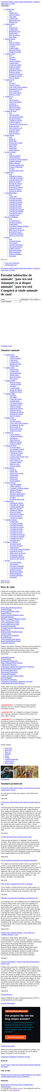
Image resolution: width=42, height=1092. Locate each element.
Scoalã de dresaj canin (16, 170)
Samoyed (4, 657)
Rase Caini (8, 748)
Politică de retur (30, 1075)
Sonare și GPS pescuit (16, 235)
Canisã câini (13, 196)
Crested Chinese (6, 676)
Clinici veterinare (14, 157)
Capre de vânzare (14, 122)
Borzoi (3, 637)
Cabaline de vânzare (15, 120)
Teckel (3, 659)
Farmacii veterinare (15, 161)
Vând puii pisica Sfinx (24, 837)
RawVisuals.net (14, 1090)
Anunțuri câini (9, 9)
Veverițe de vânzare (15, 191)
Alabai (3, 633)
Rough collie (5, 624)
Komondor (4, 679)
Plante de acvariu (14, 94)
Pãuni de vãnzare (14, 72)
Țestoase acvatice (14, 44)
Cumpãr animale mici (16, 180)
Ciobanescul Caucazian (8, 681)
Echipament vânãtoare (16, 234)
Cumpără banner (27, 1085)
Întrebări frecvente (7, 1075)
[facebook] (20, 1057)
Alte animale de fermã (16, 117)
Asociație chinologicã (16, 245)
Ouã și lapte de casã (15, 128)
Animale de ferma (10, 111)
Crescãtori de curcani (16, 202)
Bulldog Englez (6, 632)
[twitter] (27, 1057)
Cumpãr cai (12, 104)
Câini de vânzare (14, 15)
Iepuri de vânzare (14, 185)
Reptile (7, 757)
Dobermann (4, 672)
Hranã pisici (13, 148)
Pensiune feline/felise (16, 167)
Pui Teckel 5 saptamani (25, 884)
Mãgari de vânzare (15, 107)
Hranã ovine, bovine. (16, 143)
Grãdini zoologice (14, 248)
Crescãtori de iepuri (15, 206)
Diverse (7, 237)
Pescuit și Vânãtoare (11, 217)
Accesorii (12, 46)
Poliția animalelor (14, 252)
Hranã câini (12, 141)
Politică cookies (16, 1076)
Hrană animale (9, 135)
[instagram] (5, 1057)
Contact (7, 1065)
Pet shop (11, 169)
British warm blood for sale (29, 898)
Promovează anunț (16, 1085)
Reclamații (12, 256)
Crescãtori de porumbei (16, 209)
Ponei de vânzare (14, 109)
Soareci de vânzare (15, 189)
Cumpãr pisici (13, 30)
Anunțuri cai (9, 96)
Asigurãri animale (14, 156)
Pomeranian (4, 661)
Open (5, 5)
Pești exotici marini (15, 93)
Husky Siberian (6, 663)
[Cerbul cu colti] (32, 777)
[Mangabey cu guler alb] (19, 777)
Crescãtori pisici (14, 215)
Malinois (3, 617)
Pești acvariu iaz (14, 91)
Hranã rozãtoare (14, 150)
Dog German (5, 622)
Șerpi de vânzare (14, 42)
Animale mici (9, 172)
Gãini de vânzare (14, 68)
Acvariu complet (14, 85)
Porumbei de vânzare (16, 74)
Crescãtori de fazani (15, 204)
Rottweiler (4, 626)
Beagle (3, 613)
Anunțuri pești (9, 80)
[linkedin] (12, 1057)
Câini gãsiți (12, 17)
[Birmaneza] (5, 779)
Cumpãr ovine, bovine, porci (18, 124)
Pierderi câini (13, 22)
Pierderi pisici (13, 33)
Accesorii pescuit (14, 221)
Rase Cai (8, 752)
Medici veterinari (14, 163)
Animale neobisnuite (11, 759)
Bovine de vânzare (15, 119)
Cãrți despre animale (15, 247)
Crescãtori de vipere (15, 213)
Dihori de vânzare (14, 182)
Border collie (5, 611)
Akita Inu (4, 643)
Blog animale (9, 763)
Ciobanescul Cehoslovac (9, 666)
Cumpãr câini (13, 18)
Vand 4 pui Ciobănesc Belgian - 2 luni (17, 933)
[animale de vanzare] (8, 1046)
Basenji (3, 678)
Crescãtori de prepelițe (16, 211)
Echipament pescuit (15, 232)
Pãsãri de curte (13, 132)
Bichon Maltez (5, 668)
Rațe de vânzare (14, 78)
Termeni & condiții (19, 1075)
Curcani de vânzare (15, 65)
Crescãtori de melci (15, 208)
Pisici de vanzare (14, 35)
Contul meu (14, 1065)
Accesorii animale (14, 241)
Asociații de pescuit (15, 228)
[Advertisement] (21, 324)
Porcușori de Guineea (16, 187)
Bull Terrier (4, 670)
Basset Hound (5, 641)
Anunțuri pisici (9, 24)
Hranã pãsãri (13, 145)
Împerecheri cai (14, 106)
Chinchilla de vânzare (16, 178)
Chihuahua (4, 665)
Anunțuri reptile (10, 39)
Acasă (3, 1065)
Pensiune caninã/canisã (16, 165)
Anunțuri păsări (10, 54)
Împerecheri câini (14, 20)
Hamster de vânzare (15, 183)
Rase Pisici (8, 750)
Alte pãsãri (12, 59)
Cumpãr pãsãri (13, 63)
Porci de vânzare (14, 133)
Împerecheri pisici (14, 31)
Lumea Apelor (9, 761)
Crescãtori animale (11, 193)
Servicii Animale (10, 152)
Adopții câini (13, 13)
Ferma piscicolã (14, 126)
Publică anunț (5, 1085)
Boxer (3, 630)
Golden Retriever (6, 683)
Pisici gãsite (13, 37)
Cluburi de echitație (15, 102)
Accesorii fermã (14, 115)
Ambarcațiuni (13, 224)
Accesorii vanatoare (15, 222)
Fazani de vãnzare (15, 67)
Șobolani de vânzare (15, 176)
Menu (6, 5)
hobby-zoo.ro (5, 581)
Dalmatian (4, 674)
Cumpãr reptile (14, 48)
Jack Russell (5, 635)
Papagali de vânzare (15, 70)
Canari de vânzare (15, 61)
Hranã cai (12, 139)
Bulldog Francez (6, 615)
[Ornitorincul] (7, 777)
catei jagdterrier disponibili (28, 860)
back (10, 11)
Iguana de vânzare (15, 50)
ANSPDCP (25, 1076)
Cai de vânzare (14, 100)
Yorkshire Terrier (6, 628)
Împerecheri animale (15, 250)
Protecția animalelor (15, 254)
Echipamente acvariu (15, 89)
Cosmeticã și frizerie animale (18, 159)
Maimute (8, 754)
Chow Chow (5, 620)
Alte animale (13, 243)
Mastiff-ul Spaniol (6, 619)
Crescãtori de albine (15, 200)
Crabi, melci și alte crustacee (18, 87)
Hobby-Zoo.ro (17, 1088)
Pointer (3, 609)
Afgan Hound (5, 639)
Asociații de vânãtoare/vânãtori (19, 226)
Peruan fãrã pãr (6, 607)
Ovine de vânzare (14, 130)
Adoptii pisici (13, 28)
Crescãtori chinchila (15, 198)
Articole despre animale (26, 1065)
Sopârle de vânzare (15, 52)
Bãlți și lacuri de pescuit (16, 230)
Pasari (7, 755)
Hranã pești (12, 146)
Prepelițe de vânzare (15, 76)
